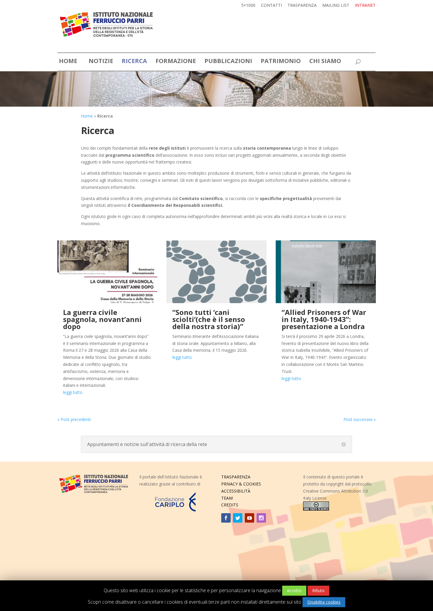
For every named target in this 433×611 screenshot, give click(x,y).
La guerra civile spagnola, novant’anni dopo (102, 319)
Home (87, 116)
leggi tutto (72, 392)
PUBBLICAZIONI (228, 62)
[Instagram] (261, 518)
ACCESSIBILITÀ (235, 491)
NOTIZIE (101, 62)
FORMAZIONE (176, 62)
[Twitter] (237, 518)
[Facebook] (226, 518)
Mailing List (335, 5)
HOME (68, 62)
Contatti (271, 5)
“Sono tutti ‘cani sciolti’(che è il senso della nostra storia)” (208, 319)
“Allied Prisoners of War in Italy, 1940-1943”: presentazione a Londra (324, 319)
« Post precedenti (74, 419)
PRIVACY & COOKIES (241, 484)
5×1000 (248, 5)
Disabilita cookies (324, 602)
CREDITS (229, 505)
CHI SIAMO (325, 62)
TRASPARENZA (235, 477)
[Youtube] (249, 518)
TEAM (227, 498)
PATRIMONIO (281, 62)
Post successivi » (359, 419)
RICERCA (134, 62)
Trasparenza (302, 5)
